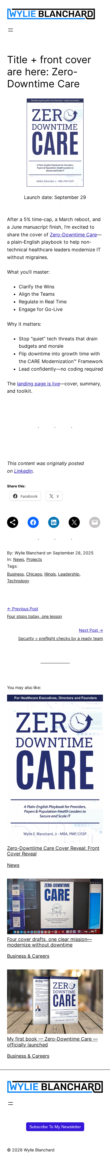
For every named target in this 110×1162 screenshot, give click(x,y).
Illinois (50, 573)
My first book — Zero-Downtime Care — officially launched (52, 1041)
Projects (34, 559)
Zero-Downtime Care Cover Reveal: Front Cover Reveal (53, 851)
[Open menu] (10, 30)
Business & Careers (28, 956)
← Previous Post (22, 608)
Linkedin (23, 471)
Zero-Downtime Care (73, 235)
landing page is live (38, 384)
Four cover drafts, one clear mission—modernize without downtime (49, 942)
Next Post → (91, 630)
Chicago (34, 573)
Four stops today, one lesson (34, 616)
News (18, 559)
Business (15, 573)
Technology (18, 580)
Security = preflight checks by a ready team (60, 638)
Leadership (68, 573)
